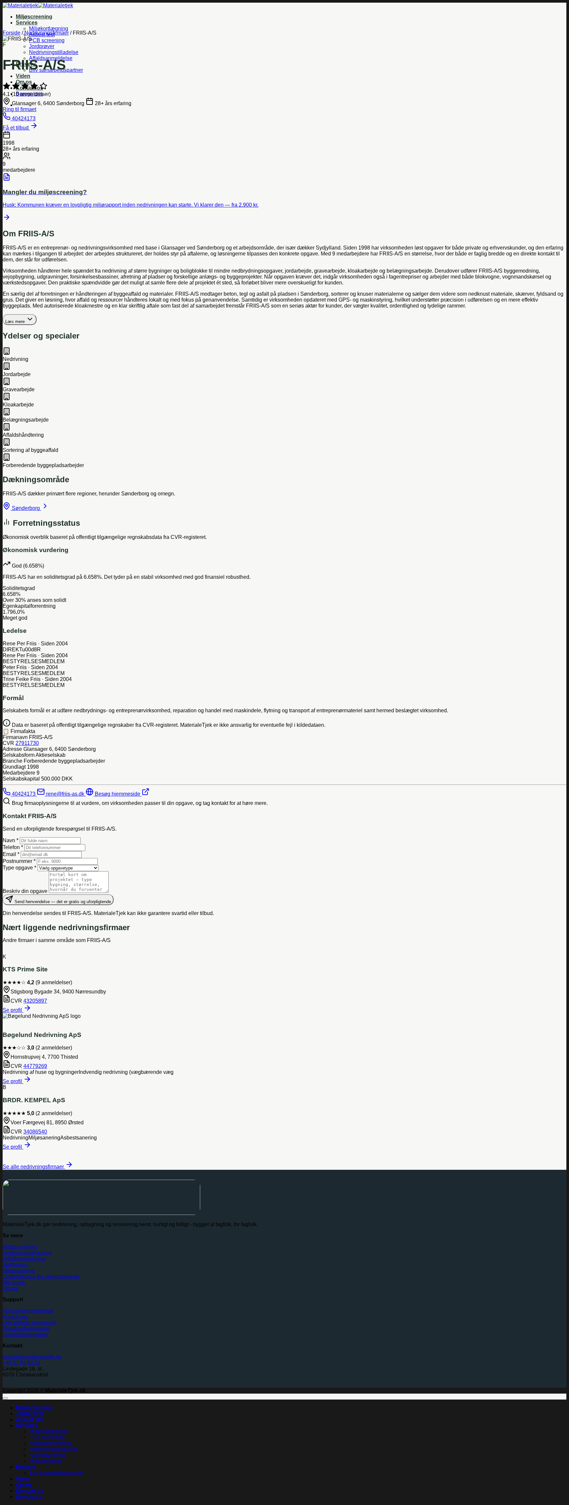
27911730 (27, 743)
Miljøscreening (34, 16)
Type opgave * (19, 868)
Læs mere (15, 321)
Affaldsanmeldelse (50, 1443)
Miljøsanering (45, 1461)
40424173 (24, 794)
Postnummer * (19, 861)
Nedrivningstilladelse (53, 52)
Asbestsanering (47, 1455)
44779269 (35, 1066)
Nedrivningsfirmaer (46, 33)
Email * (11, 854)
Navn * (10, 840)
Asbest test (30, 1419)
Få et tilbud (16, 128)
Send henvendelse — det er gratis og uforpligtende (62, 901)
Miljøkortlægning (48, 28)
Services (27, 22)
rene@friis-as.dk (65, 794)
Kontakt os (29, 1490)
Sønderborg (26, 508)
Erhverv (26, 1467)
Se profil (13, 1010)
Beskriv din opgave (25, 891)
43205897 (35, 1001)
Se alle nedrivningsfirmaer (34, 1166)
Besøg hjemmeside (118, 794)
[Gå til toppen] (5, 1398)
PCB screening (47, 40)
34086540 (35, 1132)
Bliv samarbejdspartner (56, 1473)
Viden (23, 76)
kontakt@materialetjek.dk (32, 1357)
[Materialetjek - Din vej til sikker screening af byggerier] (38, 5)
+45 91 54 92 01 (22, 1363)
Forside (11, 33)
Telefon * (13, 847)
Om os (24, 1485)
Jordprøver (41, 46)
